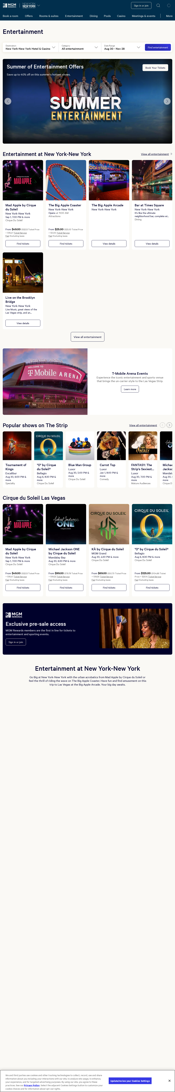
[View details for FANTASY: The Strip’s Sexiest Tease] (143, 445)
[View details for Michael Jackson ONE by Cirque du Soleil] (66, 524)
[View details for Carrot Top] (111, 445)
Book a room (10, 16)
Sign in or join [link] (141, 5)
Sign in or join (16, 642)
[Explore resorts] (39, 5)
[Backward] (162, 425)
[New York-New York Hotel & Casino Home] (29, 5)
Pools (107, 16)
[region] (87, 1081)
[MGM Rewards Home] (10, 5)
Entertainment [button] (74, 16)
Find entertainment (158, 47)
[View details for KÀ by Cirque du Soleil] (109, 524)
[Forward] (169, 425)
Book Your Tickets (155, 67)
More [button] (169, 16)
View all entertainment (155, 154)
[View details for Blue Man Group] (80, 445)
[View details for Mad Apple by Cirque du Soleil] (23, 180)
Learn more (130, 389)
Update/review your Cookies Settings (130, 1080)
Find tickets (23, 243)
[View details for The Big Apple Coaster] (66, 180)
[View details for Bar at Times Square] (152, 180)
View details (109, 243)
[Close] (169, 1080)
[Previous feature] (7, 101)
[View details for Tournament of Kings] (17, 445)
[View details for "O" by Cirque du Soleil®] (48, 445)
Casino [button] (121, 16)
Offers (29, 16)
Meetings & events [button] (143, 16)
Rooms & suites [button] (48, 16)
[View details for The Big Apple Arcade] (109, 180)
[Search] (158, 5)
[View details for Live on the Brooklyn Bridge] (23, 272)
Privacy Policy (32, 1085)
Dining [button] (94, 16)
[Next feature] (167, 101)
